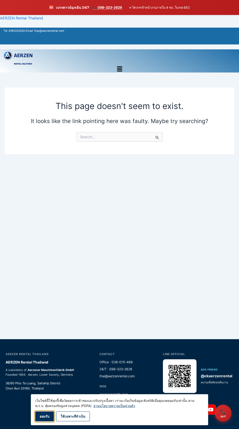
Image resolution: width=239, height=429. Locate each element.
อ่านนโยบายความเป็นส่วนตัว (114, 406)
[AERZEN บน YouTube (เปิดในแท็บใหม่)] (211, 409)
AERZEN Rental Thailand (21, 18)
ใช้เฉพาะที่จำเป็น (73, 416)
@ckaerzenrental (216, 376)
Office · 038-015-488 (116, 362)
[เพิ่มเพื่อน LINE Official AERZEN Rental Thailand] (180, 376)
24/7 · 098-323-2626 (115, 369)
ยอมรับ (44, 416)
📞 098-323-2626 (107, 7)
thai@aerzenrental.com (117, 376)
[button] (120, 69)
